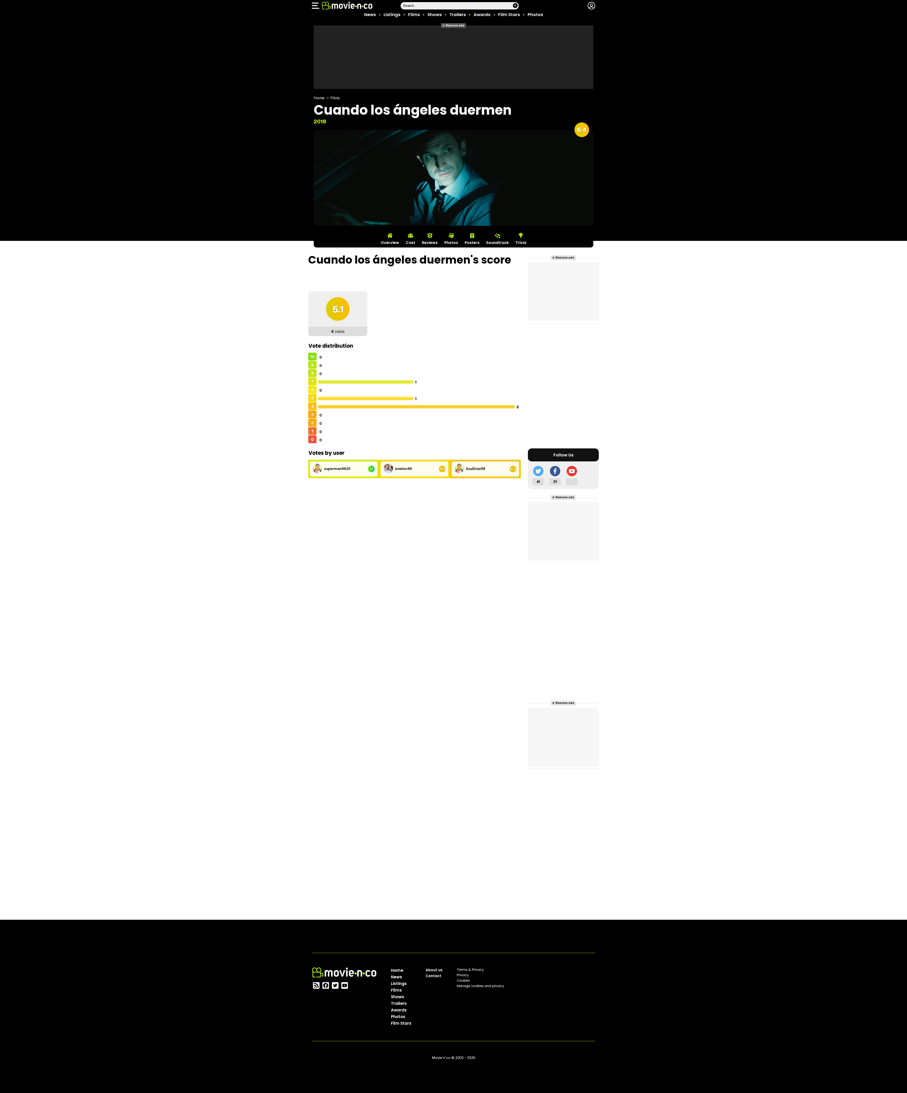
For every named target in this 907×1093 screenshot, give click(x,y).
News (370, 14)
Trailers (457, 14)
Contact (433, 975)
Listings (392, 14)
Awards (482, 14)
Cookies (463, 980)
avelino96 (403, 468)
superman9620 (337, 468)
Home (319, 97)
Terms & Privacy (470, 969)
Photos (535, 14)
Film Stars (509, 14)
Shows (435, 14)
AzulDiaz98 (475, 468)
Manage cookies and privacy (480, 986)
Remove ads (455, 25)
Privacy (463, 975)
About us (434, 969)
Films (414, 14)
